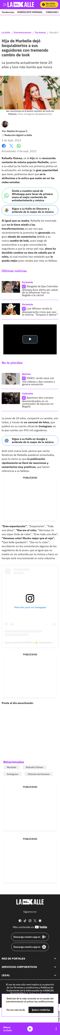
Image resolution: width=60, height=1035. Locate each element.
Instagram (12, 774)
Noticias (26, 374)
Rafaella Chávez (34, 767)
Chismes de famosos (39, 774)
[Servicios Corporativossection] (55, 966)
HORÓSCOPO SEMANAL (29, 12)
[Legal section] (55, 975)
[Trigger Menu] (5, 4)
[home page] (30, 902)
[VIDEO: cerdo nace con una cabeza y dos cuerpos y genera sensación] (11, 379)
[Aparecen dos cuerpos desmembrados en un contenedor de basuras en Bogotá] (11, 398)
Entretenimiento (22, 32)
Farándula (40, 32)
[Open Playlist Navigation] (56, 1029)
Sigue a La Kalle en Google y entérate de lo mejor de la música (33, 440)
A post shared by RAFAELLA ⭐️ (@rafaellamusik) (30, 642)
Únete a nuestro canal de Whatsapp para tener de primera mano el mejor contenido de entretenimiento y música (32, 195)
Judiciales (27, 393)
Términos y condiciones (26, 987)
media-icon (30, 1029)
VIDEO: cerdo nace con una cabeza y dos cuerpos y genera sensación (38, 381)
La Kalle (6, 32)
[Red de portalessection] (55, 958)
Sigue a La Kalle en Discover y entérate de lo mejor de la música (33, 210)
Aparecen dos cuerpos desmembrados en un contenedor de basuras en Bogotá (38, 402)
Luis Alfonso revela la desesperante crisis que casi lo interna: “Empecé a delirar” (40, 311)
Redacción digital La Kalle (18, 135)
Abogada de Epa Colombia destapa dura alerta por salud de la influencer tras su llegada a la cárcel (40, 291)
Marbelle (11, 767)
